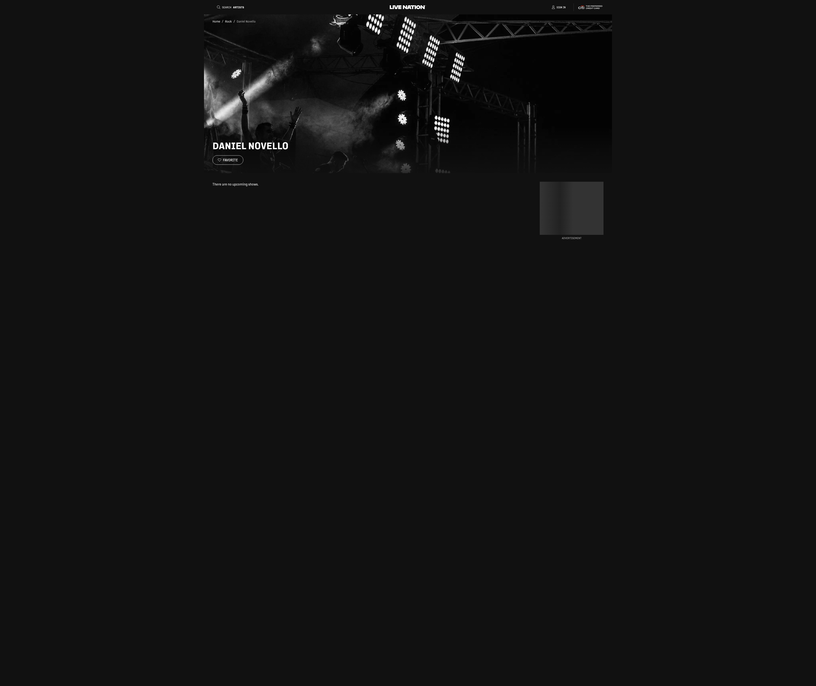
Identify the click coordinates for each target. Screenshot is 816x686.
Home (216, 21)
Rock (228, 21)
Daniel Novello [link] (246, 21)
